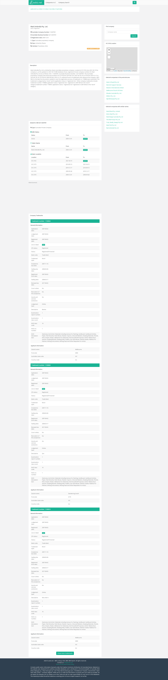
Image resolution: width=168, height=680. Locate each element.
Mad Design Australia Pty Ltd (114, 117)
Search (134, 36)
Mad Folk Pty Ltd (111, 125)
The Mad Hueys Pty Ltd (113, 119)
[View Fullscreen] (109, 57)
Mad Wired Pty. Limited (113, 111)
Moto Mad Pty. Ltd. (112, 114)
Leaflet (115, 71)
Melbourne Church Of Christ (114, 90)
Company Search (63, 2)
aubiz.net (33, 9)
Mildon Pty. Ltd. (111, 96)
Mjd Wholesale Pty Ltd (112, 99)
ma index (52, 9)
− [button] (109, 53)
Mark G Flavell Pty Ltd (112, 82)
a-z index (39, 9)
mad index (59, 9)
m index (46, 9)
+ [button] (109, 50)
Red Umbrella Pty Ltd (112, 128)
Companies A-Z (51, 2)
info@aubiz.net (68, 662)
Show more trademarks (65, 653)
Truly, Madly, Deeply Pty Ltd (114, 122)
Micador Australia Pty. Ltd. (114, 93)
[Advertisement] (84, 17)
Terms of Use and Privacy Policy (65, 664)
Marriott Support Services (113, 85)
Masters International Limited (115, 88)
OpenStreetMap (127, 71)
